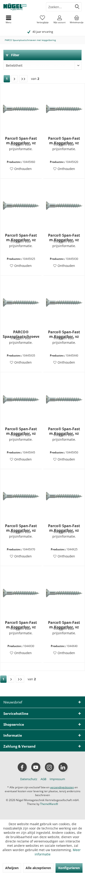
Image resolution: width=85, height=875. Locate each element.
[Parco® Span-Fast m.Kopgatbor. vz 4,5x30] (64, 205)
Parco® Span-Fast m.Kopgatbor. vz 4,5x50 (64, 431)
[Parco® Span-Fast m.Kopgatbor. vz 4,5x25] (21, 205)
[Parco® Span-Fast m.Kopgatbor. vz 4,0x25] (64, 496)
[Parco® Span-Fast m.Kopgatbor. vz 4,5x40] (64, 302)
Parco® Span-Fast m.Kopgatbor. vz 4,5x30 (64, 237)
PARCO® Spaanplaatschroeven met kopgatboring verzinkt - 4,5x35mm (21, 334)
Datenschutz (28, 779)
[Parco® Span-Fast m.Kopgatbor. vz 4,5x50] (64, 399)
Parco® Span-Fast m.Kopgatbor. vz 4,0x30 (21, 624)
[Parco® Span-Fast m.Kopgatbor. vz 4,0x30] (21, 592)
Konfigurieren (69, 868)
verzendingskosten (62, 787)
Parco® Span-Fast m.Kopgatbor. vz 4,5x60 (21, 140)
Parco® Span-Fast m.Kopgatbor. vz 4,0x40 (64, 624)
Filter (14, 55)
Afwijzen (12, 868)
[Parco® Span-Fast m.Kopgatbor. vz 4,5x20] (64, 108)
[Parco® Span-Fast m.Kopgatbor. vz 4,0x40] (64, 592)
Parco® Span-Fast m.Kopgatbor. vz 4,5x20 (64, 140)
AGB (43, 779)
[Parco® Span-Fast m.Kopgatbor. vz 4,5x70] (21, 496)
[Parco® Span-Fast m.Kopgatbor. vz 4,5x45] (21, 399)
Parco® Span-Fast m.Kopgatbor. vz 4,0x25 (64, 528)
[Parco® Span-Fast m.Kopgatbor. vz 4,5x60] (21, 108)
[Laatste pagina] (23, 78)
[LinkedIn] (63, 767)
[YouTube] (35, 767)
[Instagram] (49, 767)
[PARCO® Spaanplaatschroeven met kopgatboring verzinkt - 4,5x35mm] (21, 302)
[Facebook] (22, 767)
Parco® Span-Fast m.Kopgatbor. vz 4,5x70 (21, 528)
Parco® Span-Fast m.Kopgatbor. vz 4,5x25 (21, 237)
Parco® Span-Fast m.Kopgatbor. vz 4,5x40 (64, 334)
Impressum (57, 779)
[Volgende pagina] (14, 78)
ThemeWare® (49, 804)
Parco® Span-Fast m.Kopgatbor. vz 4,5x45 (21, 431)
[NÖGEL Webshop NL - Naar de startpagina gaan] (21, 6)
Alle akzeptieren (38, 868)
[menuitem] (76, 19)
